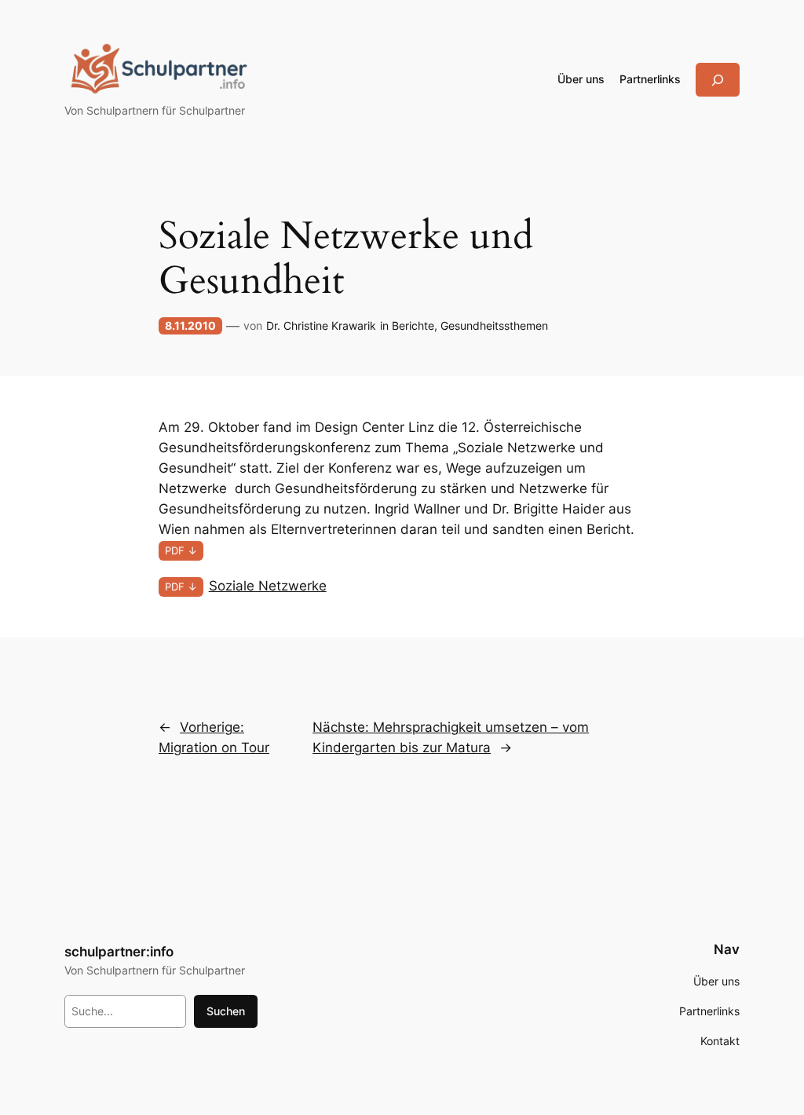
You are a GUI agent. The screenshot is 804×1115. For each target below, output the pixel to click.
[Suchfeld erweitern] (718, 80)
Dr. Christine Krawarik (321, 325)
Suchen (225, 1011)
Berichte (413, 325)
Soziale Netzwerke (268, 586)
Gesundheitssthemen (494, 325)
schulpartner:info (119, 952)
